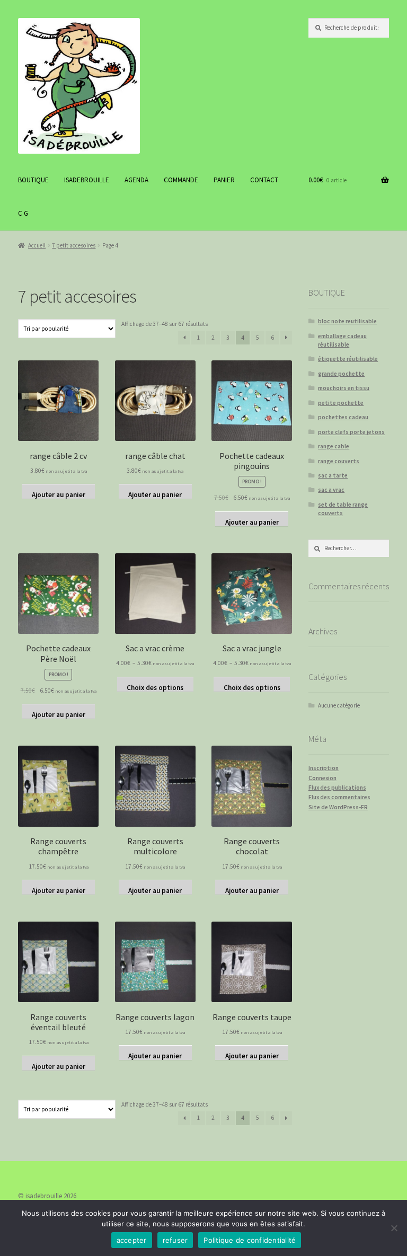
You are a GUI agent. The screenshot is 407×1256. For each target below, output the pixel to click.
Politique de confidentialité (250, 1240)
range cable (333, 446)
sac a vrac (331, 489)
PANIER (224, 179)
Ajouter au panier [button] (58, 494)
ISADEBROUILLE (86, 179)
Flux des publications (337, 787)
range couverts (338, 461)
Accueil (37, 245)
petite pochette (341, 402)
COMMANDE (181, 179)
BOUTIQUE (33, 179)
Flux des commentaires (339, 797)
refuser (175, 1240)
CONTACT (264, 179)
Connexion (322, 778)
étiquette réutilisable (348, 358)
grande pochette (341, 373)
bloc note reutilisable (347, 321)
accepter (132, 1240)
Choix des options (155, 687)
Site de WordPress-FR (338, 807)
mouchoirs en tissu (343, 388)
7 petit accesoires (73, 245)
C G (23, 213)
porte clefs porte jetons (351, 432)
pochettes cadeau (343, 417)
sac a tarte (333, 475)
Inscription (323, 768)
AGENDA (136, 179)
